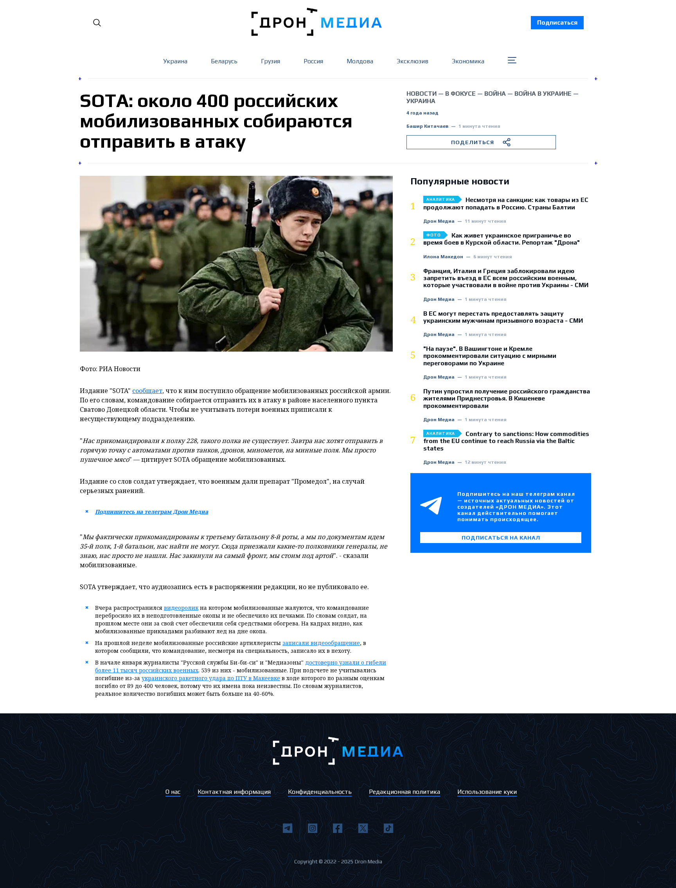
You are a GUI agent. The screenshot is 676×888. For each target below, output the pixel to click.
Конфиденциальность (320, 791)
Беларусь (224, 61)
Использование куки (487, 791)
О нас (172, 791)
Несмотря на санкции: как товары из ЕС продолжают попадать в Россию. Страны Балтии (505, 204)
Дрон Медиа (439, 221)
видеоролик (181, 607)
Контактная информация (234, 791)
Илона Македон (443, 256)
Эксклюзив (412, 61)
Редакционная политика (404, 791)
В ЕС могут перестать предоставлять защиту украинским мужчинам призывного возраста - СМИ (503, 317)
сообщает (147, 390)
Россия (313, 61)
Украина (175, 61)
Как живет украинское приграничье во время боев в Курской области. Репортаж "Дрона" (501, 239)
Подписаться (557, 22)
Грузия (270, 61)
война (495, 93)
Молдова (360, 61)
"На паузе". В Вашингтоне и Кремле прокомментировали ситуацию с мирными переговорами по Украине (489, 356)
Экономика (468, 61)
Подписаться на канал (501, 537)
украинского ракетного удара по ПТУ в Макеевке (211, 678)
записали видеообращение (321, 643)
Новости (421, 93)
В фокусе (460, 93)
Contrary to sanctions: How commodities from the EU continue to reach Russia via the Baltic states (506, 441)
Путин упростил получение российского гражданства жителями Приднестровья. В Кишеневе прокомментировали (506, 398)
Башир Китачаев (427, 126)
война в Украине (543, 93)
